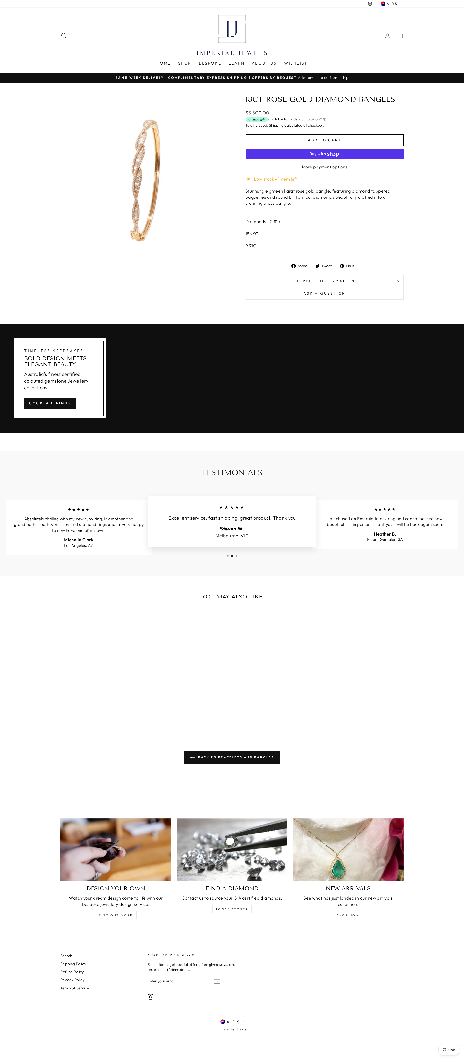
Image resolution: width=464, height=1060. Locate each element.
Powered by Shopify (232, 1029)
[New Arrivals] (348, 849)
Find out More (116, 915)
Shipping (276, 125)
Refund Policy (72, 971)
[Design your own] (115, 849)
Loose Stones (232, 909)
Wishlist (296, 63)
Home (164, 63)
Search (66, 956)
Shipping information (324, 281)
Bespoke (210, 63)
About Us (264, 63)
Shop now (348, 915)
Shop (185, 63)
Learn (237, 63)
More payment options (325, 167)
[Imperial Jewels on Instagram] (150, 996)
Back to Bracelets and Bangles (235, 757)
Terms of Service (74, 988)
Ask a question (325, 293)
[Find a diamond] (232, 849)
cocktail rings (50, 403)
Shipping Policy (73, 964)
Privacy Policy (72, 979)
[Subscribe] (217, 981)
